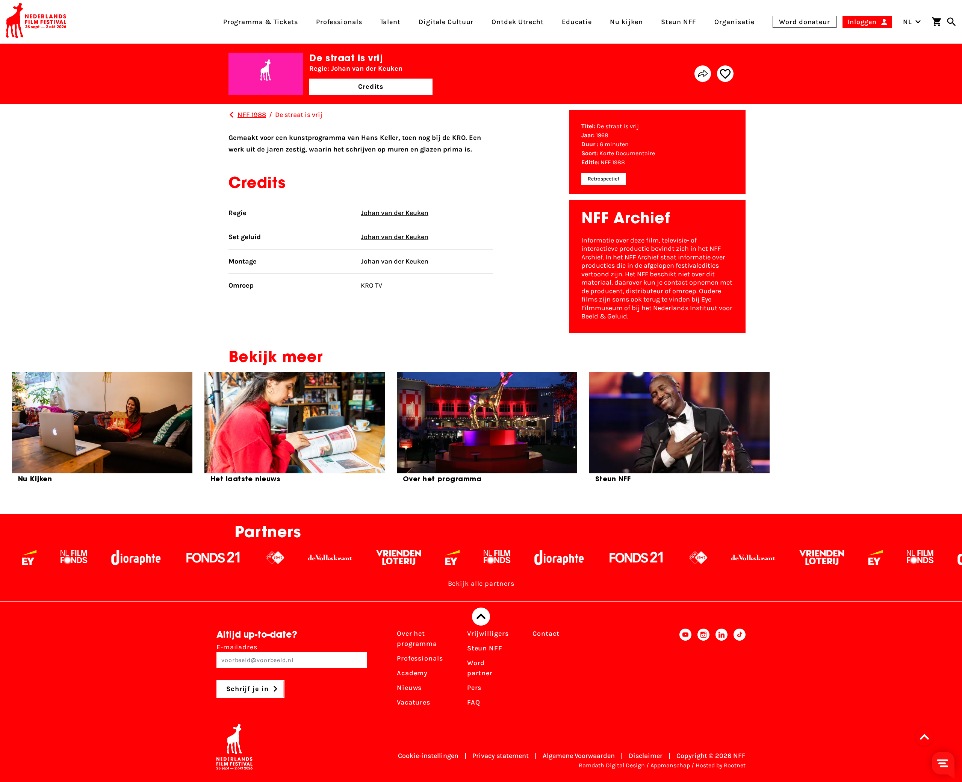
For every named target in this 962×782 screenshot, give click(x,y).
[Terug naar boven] (481, 617)
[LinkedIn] (721, 670)
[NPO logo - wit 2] (210, 557)
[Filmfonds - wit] (432, 557)
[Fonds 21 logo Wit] (148, 557)
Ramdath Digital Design (612, 765)
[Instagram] (703, 670)
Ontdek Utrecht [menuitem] (518, 21)
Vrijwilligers (488, 633)
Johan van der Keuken (394, 213)
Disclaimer (646, 756)
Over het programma (417, 638)
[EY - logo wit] (387, 557)
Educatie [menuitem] (577, 21)
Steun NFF (484, 648)
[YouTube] (685, 670)
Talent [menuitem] (390, 21)
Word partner (480, 668)
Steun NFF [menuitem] (678, 21)
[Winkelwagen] (936, 21)
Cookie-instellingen (428, 756)
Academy (412, 673)
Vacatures (413, 702)
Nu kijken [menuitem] (626, 21)
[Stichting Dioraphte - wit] (70, 557)
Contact (545, 633)
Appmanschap (670, 765)
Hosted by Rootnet (721, 765)
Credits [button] (371, 86)
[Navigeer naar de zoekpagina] (951, 21)
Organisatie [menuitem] (734, 21)
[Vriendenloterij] (333, 557)
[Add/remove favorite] (725, 73)
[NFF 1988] (231, 115)
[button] (926, 737)
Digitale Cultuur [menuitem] (446, 21)
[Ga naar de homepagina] (36, 22)
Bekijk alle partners (481, 583)
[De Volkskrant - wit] (265, 557)
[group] (102, 430)
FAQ (473, 702)
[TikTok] (740, 670)
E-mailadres (236, 647)
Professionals (420, 658)
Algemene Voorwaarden (579, 756)
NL (907, 22)
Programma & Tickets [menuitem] (260, 21)
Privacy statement (500, 756)
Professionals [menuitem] (339, 21)
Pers (474, 687)
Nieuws (409, 687)
